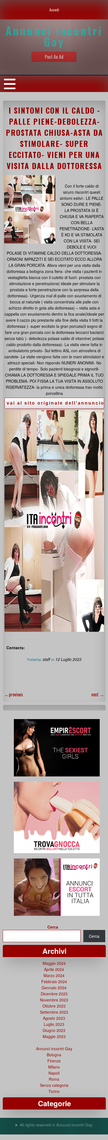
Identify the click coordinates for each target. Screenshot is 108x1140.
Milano (54, 1067)
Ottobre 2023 (54, 1006)
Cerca (52, 927)
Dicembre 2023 (54, 993)
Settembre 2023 (54, 1012)
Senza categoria (54, 1085)
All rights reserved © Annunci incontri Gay (56, 1125)
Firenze (54, 1061)
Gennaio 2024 (54, 987)
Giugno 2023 (54, 1030)
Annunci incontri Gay (54, 1048)
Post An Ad (54, 56)
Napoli (54, 1073)
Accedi (54, 9)
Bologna (54, 1054)
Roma (54, 1079)
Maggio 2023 (54, 1036)
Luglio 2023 (54, 1024)
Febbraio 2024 (54, 981)
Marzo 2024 (54, 975)
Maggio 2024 (54, 963)
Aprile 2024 (54, 969)
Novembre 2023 (54, 1000)
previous (13, 694)
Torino (54, 1091)
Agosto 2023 (54, 1018)
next (97, 694)
